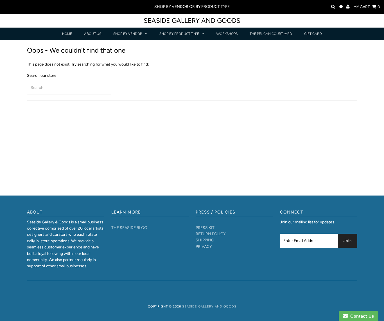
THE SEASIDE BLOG (129, 227)
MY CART (366, 7)
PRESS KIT (205, 227)
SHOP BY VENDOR (127, 34)
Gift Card (313, 34)
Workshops (227, 34)
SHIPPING (205, 240)
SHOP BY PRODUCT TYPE (179, 34)
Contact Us (361, 316)
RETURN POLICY (210, 234)
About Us (92, 34)
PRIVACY (204, 246)
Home (67, 34)
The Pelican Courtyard (271, 34)
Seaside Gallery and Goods (192, 20)
